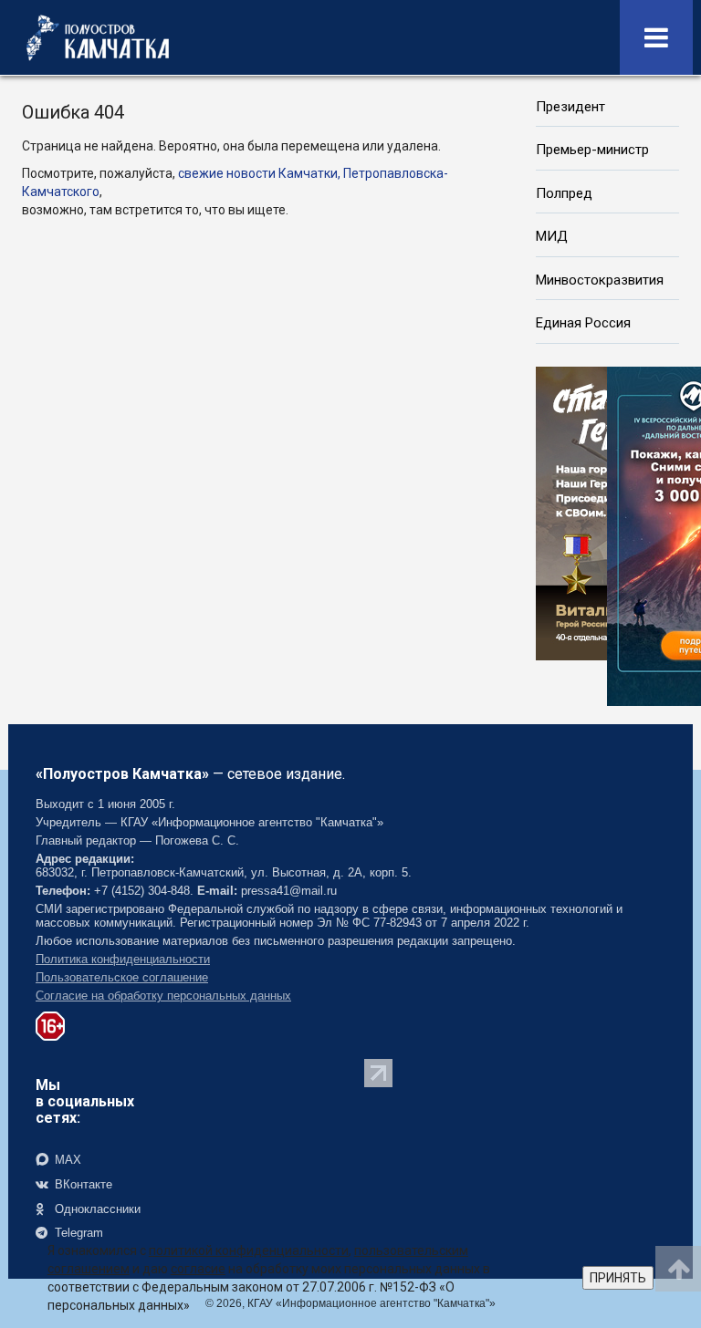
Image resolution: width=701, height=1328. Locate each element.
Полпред (564, 193)
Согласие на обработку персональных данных (163, 995)
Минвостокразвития (600, 280)
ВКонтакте (81, 1184)
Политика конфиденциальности (123, 959)
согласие (198, 1268)
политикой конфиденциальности (249, 1250)
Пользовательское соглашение (122, 977)
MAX (66, 1160)
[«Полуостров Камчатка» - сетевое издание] (97, 37)
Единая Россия (583, 323)
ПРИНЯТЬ (618, 1278)
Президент (570, 107)
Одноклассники (96, 1209)
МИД (552, 236)
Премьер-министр (592, 149)
